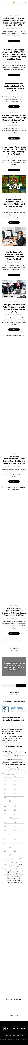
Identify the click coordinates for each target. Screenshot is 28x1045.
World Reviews (14, 301)
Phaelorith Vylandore (14, 62)
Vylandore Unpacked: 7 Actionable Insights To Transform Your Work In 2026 (14, 87)
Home (1, 1034)
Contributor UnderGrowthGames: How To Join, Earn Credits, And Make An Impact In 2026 (14, 460)
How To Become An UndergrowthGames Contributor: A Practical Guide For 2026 (14, 255)
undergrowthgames (8, 742)
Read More (13, 41)
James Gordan (15, 93)
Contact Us (20, 1035)
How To (14, 46)
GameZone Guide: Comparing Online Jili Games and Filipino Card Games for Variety (14, 203)
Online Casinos (14, 112)
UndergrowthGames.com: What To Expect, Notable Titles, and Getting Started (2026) (14, 308)
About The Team (10, 1035)
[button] (25, 654)
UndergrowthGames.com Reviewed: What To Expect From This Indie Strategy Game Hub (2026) (14, 21)
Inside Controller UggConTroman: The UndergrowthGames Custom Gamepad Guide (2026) (14, 611)
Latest (14, 196)
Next (19, 641)
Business (14, 80)
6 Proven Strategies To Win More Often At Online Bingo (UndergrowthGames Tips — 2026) (14, 118)
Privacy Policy (22, 1034)
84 (15, 641)
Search (21, 685)
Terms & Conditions (10, 1034)
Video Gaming (14, 15)
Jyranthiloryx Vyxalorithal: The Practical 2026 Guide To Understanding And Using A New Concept (14, 150)
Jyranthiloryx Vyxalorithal (15, 28)
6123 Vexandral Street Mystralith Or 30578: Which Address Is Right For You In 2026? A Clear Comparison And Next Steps (14, 54)
